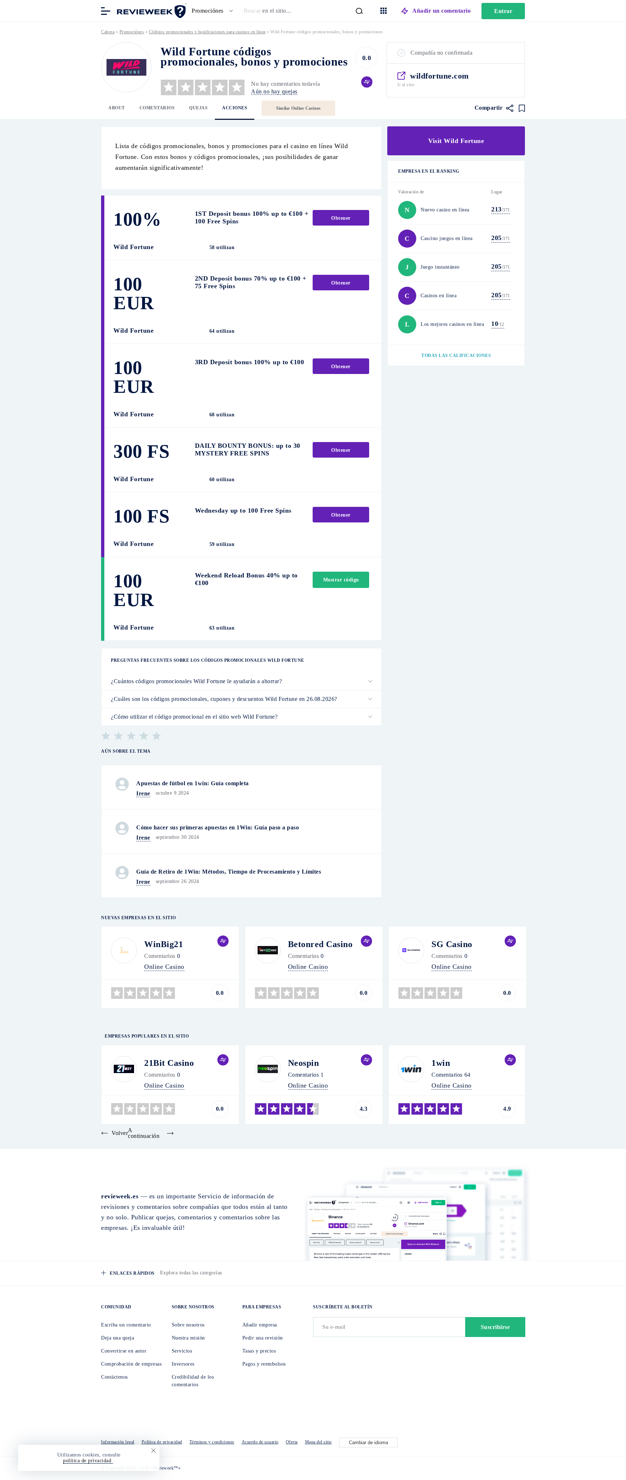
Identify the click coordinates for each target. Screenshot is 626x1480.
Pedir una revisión (262, 1338)
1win (440, 1063)
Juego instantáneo (440, 267)
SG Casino (451, 944)
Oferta (292, 1442)
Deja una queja (117, 1338)
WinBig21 (163, 944)
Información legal (117, 1442)
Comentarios (157, 107)
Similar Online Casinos (298, 108)
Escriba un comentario (126, 1325)
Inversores (183, 1364)
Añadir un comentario (441, 11)
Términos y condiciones (211, 1442)
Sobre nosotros (188, 1325)
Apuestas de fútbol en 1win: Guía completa (192, 783)
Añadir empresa (259, 1325)
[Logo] (126, 67)
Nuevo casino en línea (445, 210)
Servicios (182, 1351)
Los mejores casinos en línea (452, 324)
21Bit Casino (169, 1063)
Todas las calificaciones (456, 355)
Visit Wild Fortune (456, 140)
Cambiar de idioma (368, 1442)
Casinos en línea (438, 295)
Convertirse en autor (123, 1351)
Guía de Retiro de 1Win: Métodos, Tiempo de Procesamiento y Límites (228, 872)
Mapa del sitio (318, 1442)
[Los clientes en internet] (150, 10)
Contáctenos (114, 1377)
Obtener (341, 218)
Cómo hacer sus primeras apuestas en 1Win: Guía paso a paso (217, 827)
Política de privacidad (162, 1442)
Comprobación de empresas (131, 1364)
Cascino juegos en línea (447, 238)
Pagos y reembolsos (264, 1364)
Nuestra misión (188, 1338)
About (116, 107)
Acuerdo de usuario (260, 1442)
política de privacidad (88, 1460)
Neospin (303, 1063)
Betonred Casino (320, 944)
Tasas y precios (259, 1351)
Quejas (198, 107)
